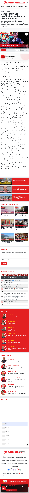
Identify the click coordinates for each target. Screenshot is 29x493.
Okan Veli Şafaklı (12, 333)
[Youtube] (18, 469)
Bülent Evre (11, 340)
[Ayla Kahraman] (4, 392)
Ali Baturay (11, 384)
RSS (5, 481)
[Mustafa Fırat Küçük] (4, 366)
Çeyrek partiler (11, 323)
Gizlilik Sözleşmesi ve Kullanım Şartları (10, 473)
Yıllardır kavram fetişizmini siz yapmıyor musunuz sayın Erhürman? (17, 336)
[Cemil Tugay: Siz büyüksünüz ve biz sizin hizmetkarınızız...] (14, 40)
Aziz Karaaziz (11, 327)
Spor (26, 6)
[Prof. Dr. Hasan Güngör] (4, 379)
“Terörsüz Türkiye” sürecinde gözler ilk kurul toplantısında (21, 242)
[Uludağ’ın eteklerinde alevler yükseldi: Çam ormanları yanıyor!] (7, 237)
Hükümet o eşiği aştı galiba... (15, 361)
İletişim (11, 474)
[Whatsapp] (20, 469)
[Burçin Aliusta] (4, 373)
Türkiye (8, 6)
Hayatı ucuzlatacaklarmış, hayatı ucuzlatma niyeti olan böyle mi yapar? (17, 387)
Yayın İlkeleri (5, 474)
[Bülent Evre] (4, 341)
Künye (22, 473)
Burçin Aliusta (12, 371)
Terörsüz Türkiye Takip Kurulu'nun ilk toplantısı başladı (7, 228)
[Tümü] (27, 311)
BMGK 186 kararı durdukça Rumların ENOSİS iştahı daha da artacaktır (17, 349)
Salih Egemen (11, 321)
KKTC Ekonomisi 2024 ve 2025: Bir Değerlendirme (16, 380)
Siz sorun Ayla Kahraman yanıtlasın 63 (17, 393)
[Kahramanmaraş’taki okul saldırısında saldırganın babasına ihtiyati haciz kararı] (21, 223)
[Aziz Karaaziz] (4, 328)
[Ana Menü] (1, 2)
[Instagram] (13, 469)
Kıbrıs (2, 6)
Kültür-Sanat (20, 6)
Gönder (4, 263)
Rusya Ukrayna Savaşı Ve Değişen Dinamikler (16, 367)
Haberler (3, 11)
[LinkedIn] (16, 469)
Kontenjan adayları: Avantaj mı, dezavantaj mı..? (15, 329)
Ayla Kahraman (12, 391)
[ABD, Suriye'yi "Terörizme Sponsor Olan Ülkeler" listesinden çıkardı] (21, 210)
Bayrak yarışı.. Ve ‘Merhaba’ (14, 316)
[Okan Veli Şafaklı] (4, 335)
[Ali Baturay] (4, 386)
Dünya (13, 6)
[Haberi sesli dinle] (3, 56)
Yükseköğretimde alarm (14, 342)
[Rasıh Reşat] (4, 360)
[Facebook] (8, 469)
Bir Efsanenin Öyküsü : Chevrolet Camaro (16, 374)
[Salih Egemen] (4, 322)
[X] (11, 469)
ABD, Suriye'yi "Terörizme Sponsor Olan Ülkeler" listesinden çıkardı (21, 215)
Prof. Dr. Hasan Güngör (14, 378)
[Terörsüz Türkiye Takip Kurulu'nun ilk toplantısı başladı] (7, 223)
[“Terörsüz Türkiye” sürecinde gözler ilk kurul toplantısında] (21, 237)
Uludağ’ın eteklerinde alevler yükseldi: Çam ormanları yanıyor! (6, 242)
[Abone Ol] (24, 50)
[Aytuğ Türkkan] (4, 315)
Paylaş (4, 50)
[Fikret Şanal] (4, 348)
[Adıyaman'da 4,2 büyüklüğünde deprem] (7, 210)
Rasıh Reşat (11, 359)
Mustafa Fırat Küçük (13, 365)
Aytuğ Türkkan (12, 315)
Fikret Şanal (11, 346)
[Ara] (27, 2)
